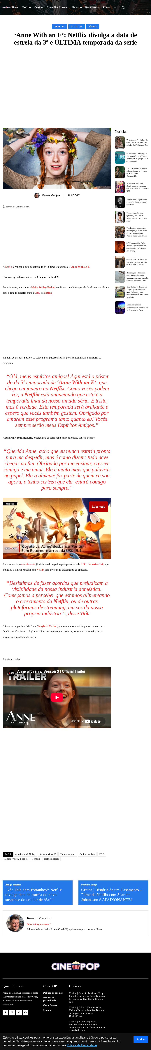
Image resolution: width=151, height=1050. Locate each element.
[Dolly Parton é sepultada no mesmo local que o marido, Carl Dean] (120, 202)
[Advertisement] (75, 77)
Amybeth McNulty (48, 626)
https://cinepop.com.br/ (38, 924)
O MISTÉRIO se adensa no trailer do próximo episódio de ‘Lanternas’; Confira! (137, 262)
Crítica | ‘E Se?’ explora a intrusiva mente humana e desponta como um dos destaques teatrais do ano (87, 1026)
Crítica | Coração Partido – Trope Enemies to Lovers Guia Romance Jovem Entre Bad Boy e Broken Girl (87, 997)
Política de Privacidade (82, 1045)
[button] (123, 7)
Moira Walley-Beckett (43, 287)
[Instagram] (12, 1012)
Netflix (60, 26)
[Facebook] (5, 1012)
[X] (19, 1012)
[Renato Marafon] (37, 195)
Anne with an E (47, 854)
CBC (37, 292)
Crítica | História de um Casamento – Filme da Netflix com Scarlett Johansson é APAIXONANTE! (111, 894)
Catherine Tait (95, 564)
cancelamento (28, 564)
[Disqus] (57, 797)
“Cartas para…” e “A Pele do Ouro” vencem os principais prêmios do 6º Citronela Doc (137, 142)
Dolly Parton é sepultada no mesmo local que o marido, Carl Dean (137, 202)
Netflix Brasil (51, 858)
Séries (93, 26)
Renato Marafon (51, 195)
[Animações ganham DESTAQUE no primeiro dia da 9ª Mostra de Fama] (120, 307)
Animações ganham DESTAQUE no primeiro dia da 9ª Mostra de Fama (137, 307)
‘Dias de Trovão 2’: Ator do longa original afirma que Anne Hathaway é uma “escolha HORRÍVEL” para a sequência (137, 292)
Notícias (76, 26)
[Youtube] (25, 1012)
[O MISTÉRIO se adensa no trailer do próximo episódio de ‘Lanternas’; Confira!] (120, 262)
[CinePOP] (6, 7)
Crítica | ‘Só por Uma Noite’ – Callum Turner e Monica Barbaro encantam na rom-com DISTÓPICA (87, 1011)
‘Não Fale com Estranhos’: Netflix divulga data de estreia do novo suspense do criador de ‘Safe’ (33, 894)
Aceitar (141, 1039)
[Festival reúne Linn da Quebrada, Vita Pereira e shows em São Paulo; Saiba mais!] (120, 217)
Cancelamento (68, 854)
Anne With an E (80, 267)
